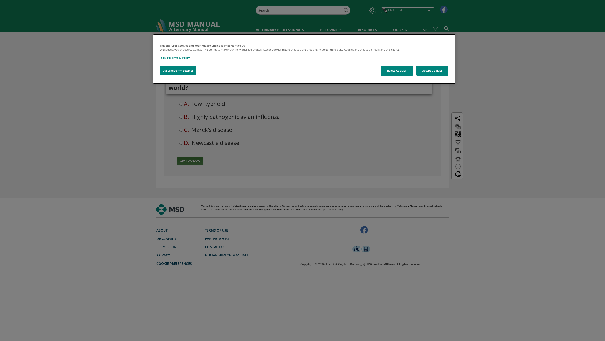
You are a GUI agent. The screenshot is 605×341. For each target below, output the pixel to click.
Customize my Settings (178, 70)
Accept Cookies (432, 70)
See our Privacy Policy (175, 57)
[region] (304, 59)
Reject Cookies (397, 70)
